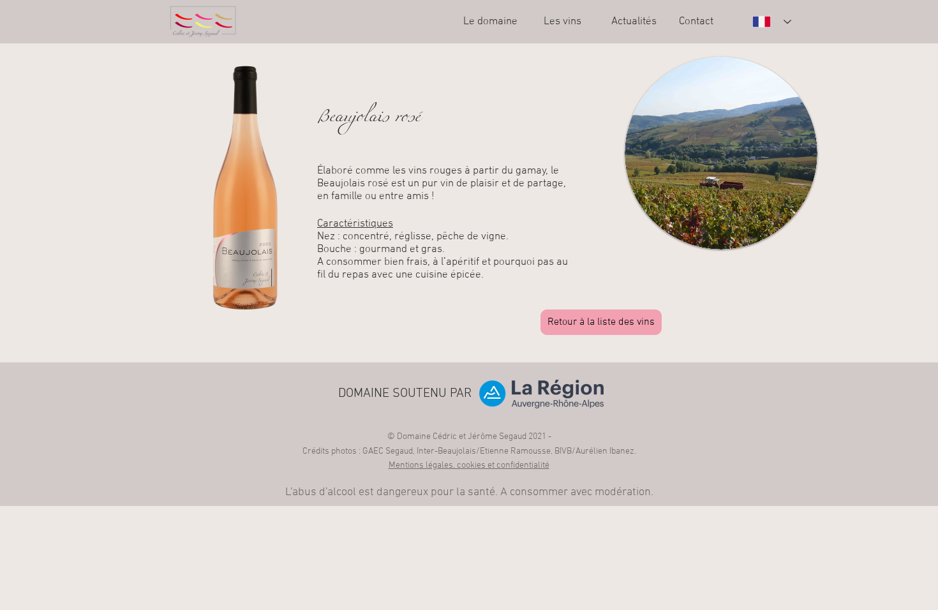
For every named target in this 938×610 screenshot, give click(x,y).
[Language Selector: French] (772, 21)
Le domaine (490, 21)
